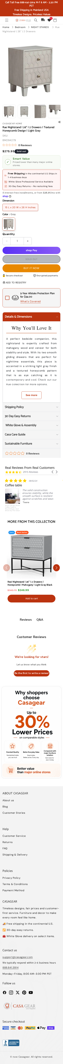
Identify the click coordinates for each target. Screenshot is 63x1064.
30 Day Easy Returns (18, 416)
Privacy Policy (11, 878)
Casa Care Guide (15, 434)
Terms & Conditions (15, 884)
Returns (8, 842)
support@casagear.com (18, 957)
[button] (6, 20)
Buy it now (31, 268)
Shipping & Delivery (15, 854)
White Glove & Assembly (20, 425)
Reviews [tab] (26, 620)
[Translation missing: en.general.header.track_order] (43, 20)
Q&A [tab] (39, 620)
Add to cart (31, 598)
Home (6, 27)
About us (8, 800)
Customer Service (14, 836)
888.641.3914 (10, 967)
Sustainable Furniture (18, 443)
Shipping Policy (14, 407)
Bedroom (20, 27)
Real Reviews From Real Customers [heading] (30, 467)
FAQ (5, 848)
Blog (5, 806)
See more (31, 395)
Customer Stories (14, 813)
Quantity (9, 234)
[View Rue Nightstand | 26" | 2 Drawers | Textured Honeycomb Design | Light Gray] (9, 111)
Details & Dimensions (18, 316)
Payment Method (13, 890)
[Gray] (9, 223)
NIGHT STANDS (40, 27)
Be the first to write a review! (31, 673)
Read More (37, 511)
